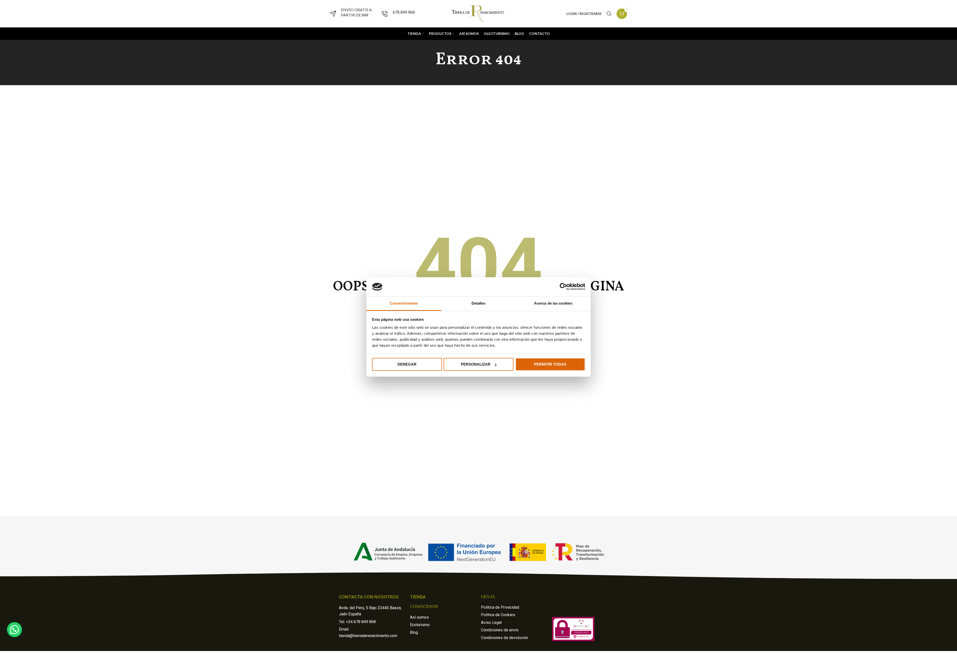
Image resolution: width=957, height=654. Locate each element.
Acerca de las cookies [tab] (553, 303)
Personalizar (475, 364)
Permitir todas (550, 364)
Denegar (407, 364)
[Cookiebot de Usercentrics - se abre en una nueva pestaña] (563, 286)
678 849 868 (404, 12)
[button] (14, 629)
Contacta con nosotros (369, 596)
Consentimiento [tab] (404, 303)
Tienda (418, 596)
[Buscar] (609, 14)
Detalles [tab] (479, 303)
